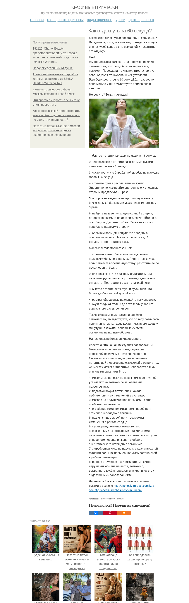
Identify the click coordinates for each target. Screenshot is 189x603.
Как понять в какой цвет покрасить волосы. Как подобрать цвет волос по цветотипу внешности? (56, 115)
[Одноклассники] (124, 513)
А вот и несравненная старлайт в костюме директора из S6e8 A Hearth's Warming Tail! (55, 79)
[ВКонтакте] (96, 513)
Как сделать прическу (65, 19)
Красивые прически (94, 7)
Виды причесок (99, 19)
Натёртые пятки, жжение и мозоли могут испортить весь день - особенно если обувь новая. (56, 130)
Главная (37, 19)
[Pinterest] (110, 513)
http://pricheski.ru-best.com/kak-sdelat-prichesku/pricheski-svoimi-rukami (122, 487)
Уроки (120, 19)
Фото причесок (141, 19)
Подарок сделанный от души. (53, 68)
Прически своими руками (111, 498)
